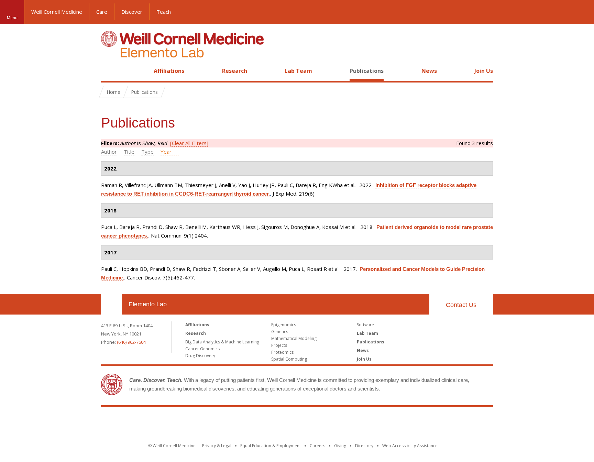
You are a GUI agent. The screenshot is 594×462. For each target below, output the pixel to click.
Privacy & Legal (216, 446)
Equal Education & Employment (270, 446)
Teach (163, 11)
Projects (279, 345)
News (429, 71)
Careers (317, 446)
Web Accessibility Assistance (410, 446)
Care (101, 11)
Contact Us (461, 304)
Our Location (111, 304)
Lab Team (298, 71)
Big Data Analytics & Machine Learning (222, 342)
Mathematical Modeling (294, 338)
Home (108, 71)
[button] (582, 12)
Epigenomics (283, 325)
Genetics (279, 331)
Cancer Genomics (202, 349)
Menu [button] (12, 18)
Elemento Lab (148, 304)
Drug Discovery (200, 356)
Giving (340, 446)
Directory (364, 446)
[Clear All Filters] (189, 143)
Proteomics (282, 352)
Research (234, 71)
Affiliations (169, 71)
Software (365, 325)
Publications (367, 71)
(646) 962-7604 (131, 342)
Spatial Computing (289, 359)
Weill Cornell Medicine (56, 11)
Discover (131, 11)
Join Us (483, 71)
